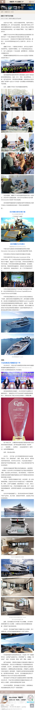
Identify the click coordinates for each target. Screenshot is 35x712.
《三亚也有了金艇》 (17, 216)
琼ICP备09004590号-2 (16, 709)
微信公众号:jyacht (16, 18)
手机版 (7, 705)
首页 (2, 12)
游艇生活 (7, 12)
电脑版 (2, 705)
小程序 (12, 705)
